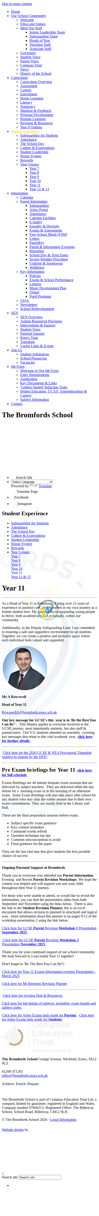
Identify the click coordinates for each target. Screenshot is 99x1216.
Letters (34, 239)
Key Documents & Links (38, 383)
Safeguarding (39, 206)
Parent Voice (29, 61)
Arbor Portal (38, 210)
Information (19, 193)
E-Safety (35, 222)
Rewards (26, 160)
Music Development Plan (47, 288)
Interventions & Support (37, 325)
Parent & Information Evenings (52, 247)
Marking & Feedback (35, 111)
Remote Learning (33, 119)
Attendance (28, 139)
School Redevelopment (37, 309)
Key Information (32, 272)
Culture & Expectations (37, 148)
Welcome (27, 20)
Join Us (16, 350)
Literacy (26, 102)
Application (28, 379)
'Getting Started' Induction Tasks (43, 387)
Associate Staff (40, 49)
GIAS (24, 300)
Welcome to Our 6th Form (39, 371)
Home (15, 12)
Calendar (26, 197)
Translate (45, 486)
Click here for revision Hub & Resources (33, 995)
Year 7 (34, 168)
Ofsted (34, 292)
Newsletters (28, 305)
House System (30, 156)
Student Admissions (34, 354)
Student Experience (25, 131)
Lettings (35, 284)
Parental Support (32, 333)
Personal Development (36, 115)
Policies (35, 276)
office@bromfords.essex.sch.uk (25, 1076)
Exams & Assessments (45, 230)
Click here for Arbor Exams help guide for (39, 1015)
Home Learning (31, 98)
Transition (27, 342)
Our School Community (28, 16)
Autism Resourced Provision (41, 321)
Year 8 (34, 173)
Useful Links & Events (37, 346)
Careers (25, 90)
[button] (13, 476)
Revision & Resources (36, 123)
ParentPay (36, 243)
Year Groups (29, 164)
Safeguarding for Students (39, 135)
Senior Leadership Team (47, 32)
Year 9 (34, 177)
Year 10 (35, 181)
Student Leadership (34, 152)
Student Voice (30, 57)
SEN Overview (31, 317)
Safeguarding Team (43, 36)
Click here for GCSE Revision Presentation (40, 942)
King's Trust (29, 338)
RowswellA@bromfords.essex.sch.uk (29, 712)
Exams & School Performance (51, 280)
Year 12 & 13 (39, 189)
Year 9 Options (31, 127)
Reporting (36, 251)
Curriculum (19, 78)
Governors (28, 53)
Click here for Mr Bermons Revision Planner (34, 984)
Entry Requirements (34, 375)
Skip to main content (17, 4)
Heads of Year (39, 40)
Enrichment (28, 94)
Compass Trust (31, 65)
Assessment (28, 86)
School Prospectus (33, 358)
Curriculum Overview (36, 82)
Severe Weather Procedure (48, 259)
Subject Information (34, 400)
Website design (13, 1130)
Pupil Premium (40, 296)
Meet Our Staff (31, 28)
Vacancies (27, 362)
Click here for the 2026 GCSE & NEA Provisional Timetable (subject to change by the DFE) (47, 755)
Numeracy (27, 106)
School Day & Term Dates (48, 255)
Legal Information (63, 1120)
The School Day (32, 144)
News (24, 69)
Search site (9, 1177)
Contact (16, 404)
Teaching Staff (40, 45)
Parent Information (33, 201)
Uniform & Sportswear (46, 263)
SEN (14, 313)
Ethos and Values (32, 24)
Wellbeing (36, 267)
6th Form (17, 366)
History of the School (35, 73)
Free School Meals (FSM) (48, 234)
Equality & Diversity (44, 226)
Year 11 (35, 185)
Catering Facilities (42, 218)
